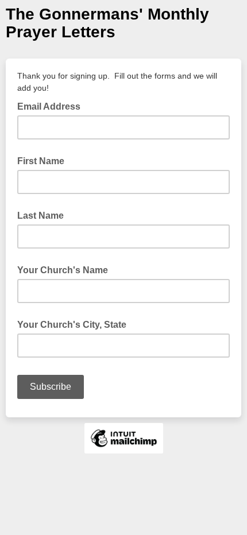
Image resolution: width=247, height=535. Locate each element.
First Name (40, 161)
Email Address (52, 105)
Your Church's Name (62, 270)
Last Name (40, 215)
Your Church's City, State (71, 324)
